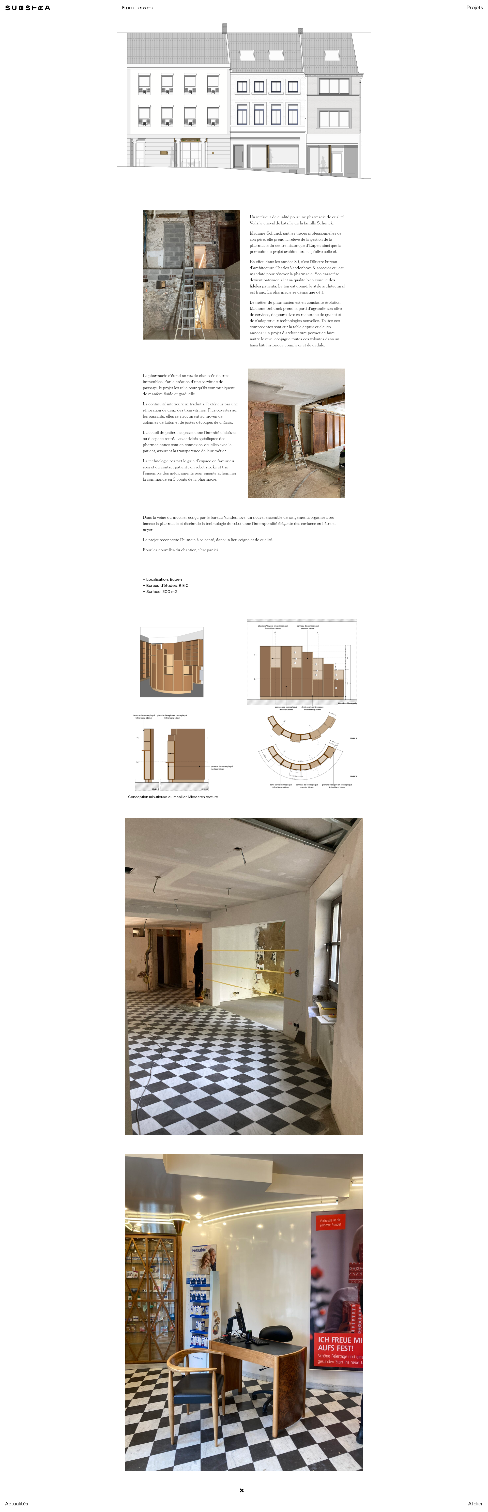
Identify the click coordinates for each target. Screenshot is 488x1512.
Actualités (16, 1503)
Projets (474, 7)
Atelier (475, 1503)
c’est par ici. (208, 550)
